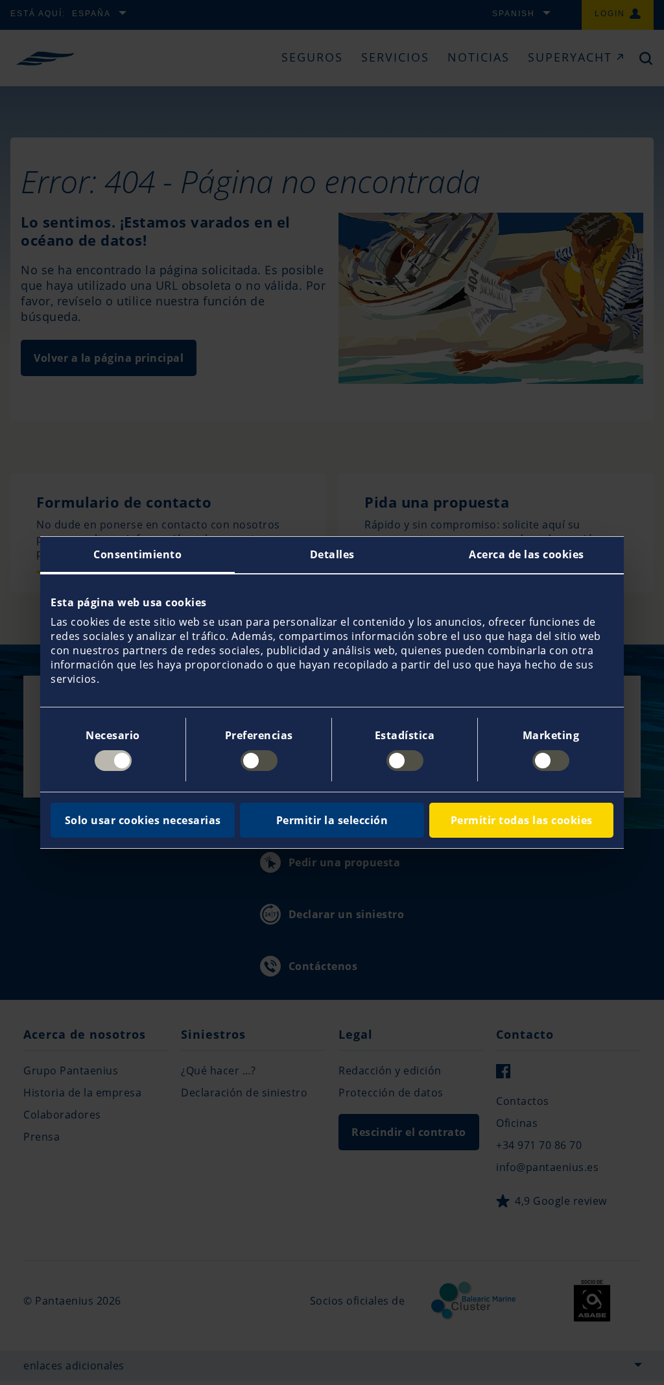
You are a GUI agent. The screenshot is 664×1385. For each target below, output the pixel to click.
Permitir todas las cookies (522, 820)
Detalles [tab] (332, 554)
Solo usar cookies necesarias (143, 820)
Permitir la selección (332, 820)
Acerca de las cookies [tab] (526, 554)
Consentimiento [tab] (137, 554)
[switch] (259, 760)
